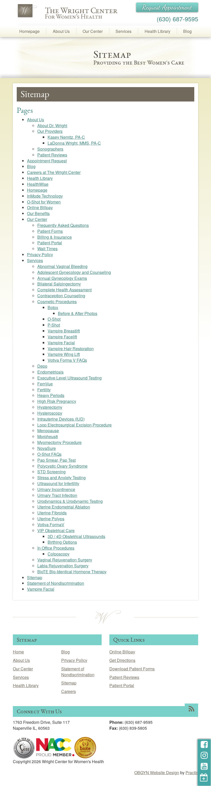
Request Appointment (167, 7)
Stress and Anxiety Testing (61, 477)
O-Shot (54, 319)
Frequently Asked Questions (63, 225)
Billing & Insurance (54, 237)
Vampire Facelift (62, 337)
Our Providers (50, 131)
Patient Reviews (52, 155)
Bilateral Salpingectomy (59, 284)
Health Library (157, 31)
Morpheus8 (47, 436)
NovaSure (46, 448)
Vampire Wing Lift (64, 354)
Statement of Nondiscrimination (55, 583)
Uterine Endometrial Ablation (63, 507)
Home (18, 652)
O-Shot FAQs (49, 454)
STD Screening (51, 472)
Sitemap (34, 577)
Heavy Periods (50, 395)
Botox (53, 307)
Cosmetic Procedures (57, 301)
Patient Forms (50, 231)
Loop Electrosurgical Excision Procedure (74, 425)
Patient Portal (49, 243)
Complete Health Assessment (64, 290)
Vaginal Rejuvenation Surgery (64, 560)
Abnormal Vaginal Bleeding (62, 266)
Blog (187, 31)
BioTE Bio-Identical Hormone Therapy (72, 572)
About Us (61, 31)
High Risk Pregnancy (56, 401)
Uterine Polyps (50, 519)
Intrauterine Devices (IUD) (61, 419)
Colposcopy (58, 554)
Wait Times (47, 249)
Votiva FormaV (50, 525)
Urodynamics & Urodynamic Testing (70, 501)
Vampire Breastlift (64, 331)
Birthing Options (62, 542)
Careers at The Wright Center (54, 172)
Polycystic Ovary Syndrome (62, 466)
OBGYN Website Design (156, 772)
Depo (42, 366)
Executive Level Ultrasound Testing (69, 378)
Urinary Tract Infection (57, 495)
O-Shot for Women (44, 202)
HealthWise (37, 184)
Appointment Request (47, 161)
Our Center (93, 31)
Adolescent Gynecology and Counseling (74, 272)
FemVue (45, 384)
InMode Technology (45, 196)
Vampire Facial (61, 343)
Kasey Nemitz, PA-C (66, 137)
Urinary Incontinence (56, 489)
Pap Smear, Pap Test (56, 460)
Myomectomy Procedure (59, 442)
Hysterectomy (49, 407)
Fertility (44, 390)
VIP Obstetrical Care (56, 530)
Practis (192, 772)
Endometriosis (50, 372)
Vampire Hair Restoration (71, 349)
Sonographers (50, 149)
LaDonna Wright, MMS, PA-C (74, 143)
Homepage (29, 31)
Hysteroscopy (49, 413)
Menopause (48, 430)
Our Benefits (38, 213)
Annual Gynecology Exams (62, 278)
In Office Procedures (55, 548)
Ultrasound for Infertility (58, 483)
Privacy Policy (40, 254)
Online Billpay (40, 207)
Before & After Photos (77, 313)
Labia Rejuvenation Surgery (63, 566)
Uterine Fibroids (52, 513)
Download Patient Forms (132, 669)
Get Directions (122, 660)
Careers (68, 691)
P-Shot (54, 325)
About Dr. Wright (52, 125)
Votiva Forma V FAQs (67, 360)
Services (123, 31)
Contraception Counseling (61, 296)
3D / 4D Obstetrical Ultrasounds (76, 536)
